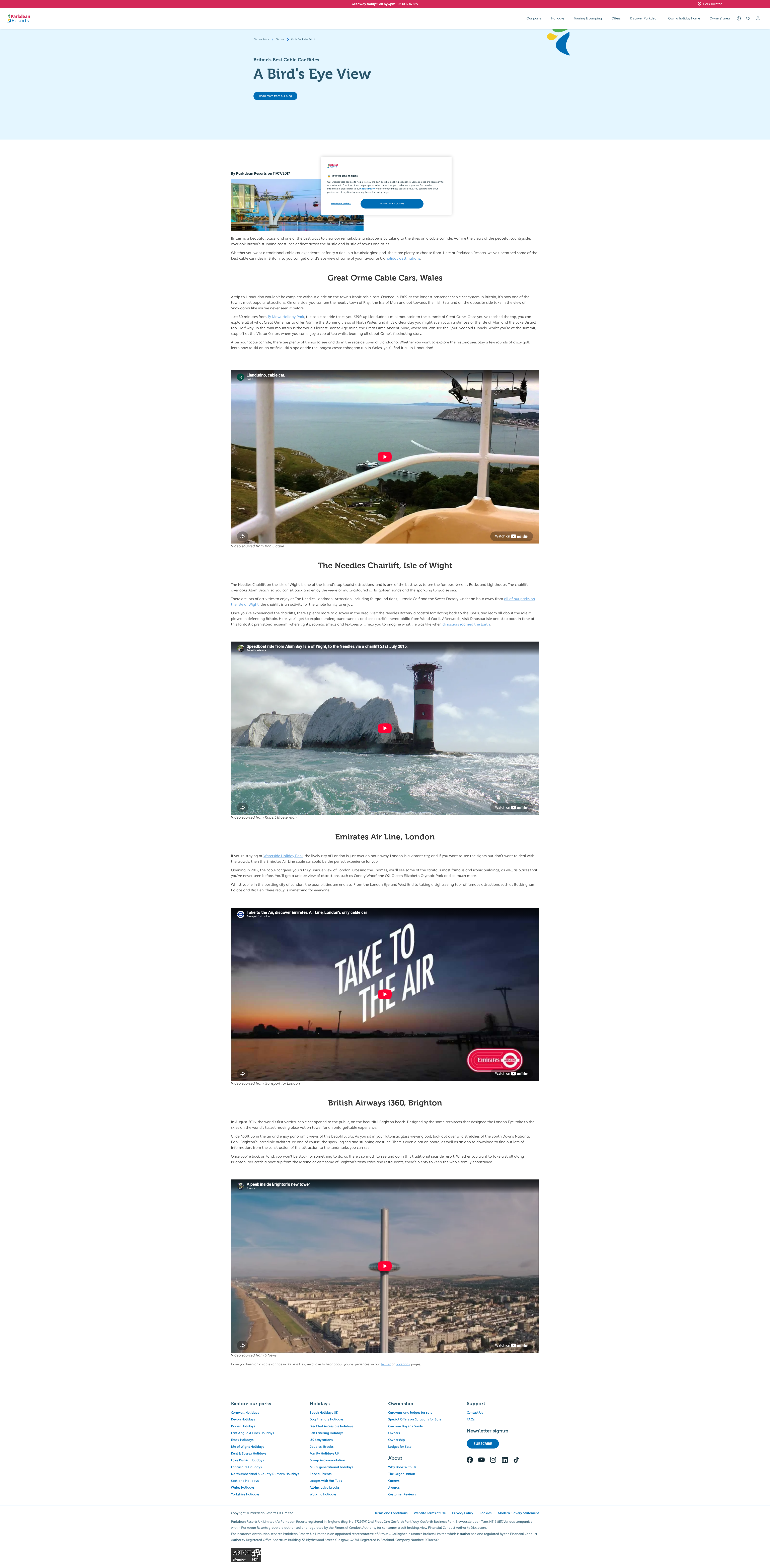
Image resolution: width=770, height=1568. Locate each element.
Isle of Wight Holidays (247, 1447)
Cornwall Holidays (245, 1413)
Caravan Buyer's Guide (405, 1426)
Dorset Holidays (243, 1426)
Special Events (320, 1474)
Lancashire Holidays (246, 1467)
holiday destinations (403, 258)
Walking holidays (323, 1494)
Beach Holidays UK (324, 1413)
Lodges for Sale (399, 1447)
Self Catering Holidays (326, 1433)
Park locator (712, 4)
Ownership (396, 1440)
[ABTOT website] (385, 1555)
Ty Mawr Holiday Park (286, 317)
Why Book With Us (402, 1467)
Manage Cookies (341, 203)
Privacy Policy (462, 1513)
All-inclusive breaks (324, 1488)
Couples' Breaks (321, 1447)
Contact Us (475, 1413)
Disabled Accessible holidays (331, 1426)
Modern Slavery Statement (518, 1513)
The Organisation (401, 1474)
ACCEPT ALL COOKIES (392, 203)
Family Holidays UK (324, 1454)
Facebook (403, 1364)
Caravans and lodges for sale (410, 1413)
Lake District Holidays (247, 1460)
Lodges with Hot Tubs (326, 1481)
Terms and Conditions (391, 1513)
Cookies (485, 1513)
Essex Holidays (242, 1440)
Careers (393, 1481)
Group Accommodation (327, 1460)
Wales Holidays (242, 1488)
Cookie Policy (367, 188)
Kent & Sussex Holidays (248, 1454)
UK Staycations (321, 1440)
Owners (394, 1433)
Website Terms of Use (430, 1513)
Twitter (386, 1364)
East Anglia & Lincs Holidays (252, 1433)
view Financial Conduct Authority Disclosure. (453, 1528)
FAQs (471, 1419)
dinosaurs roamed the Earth (466, 624)
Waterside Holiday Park (283, 856)
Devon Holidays (243, 1419)
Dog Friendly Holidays (326, 1419)
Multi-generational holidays (331, 1467)
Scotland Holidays (245, 1481)
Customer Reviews (402, 1494)
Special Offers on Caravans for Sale (414, 1419)
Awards (394, 1488)
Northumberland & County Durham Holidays (265, 1474)
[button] (748, 18)
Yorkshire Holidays (245, 1494)
